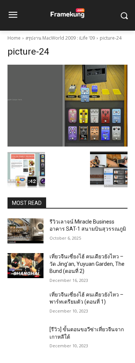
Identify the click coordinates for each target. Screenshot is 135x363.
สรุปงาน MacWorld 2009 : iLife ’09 (60, 38)
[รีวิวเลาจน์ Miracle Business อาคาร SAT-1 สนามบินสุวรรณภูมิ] (26, 230)
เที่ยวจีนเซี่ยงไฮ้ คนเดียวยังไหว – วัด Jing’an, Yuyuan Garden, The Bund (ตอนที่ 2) (87, 263)
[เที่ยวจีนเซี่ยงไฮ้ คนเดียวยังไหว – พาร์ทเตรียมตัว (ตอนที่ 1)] (26, 303)
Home (14, 38)
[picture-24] (68, 106)
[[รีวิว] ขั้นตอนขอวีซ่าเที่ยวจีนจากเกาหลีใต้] (26, 338)
